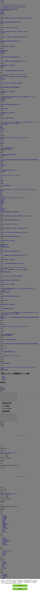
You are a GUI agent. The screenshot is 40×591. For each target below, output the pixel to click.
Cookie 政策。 (19, 583)
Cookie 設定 (20, 585)
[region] (20, 585)
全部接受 (20, 588)
